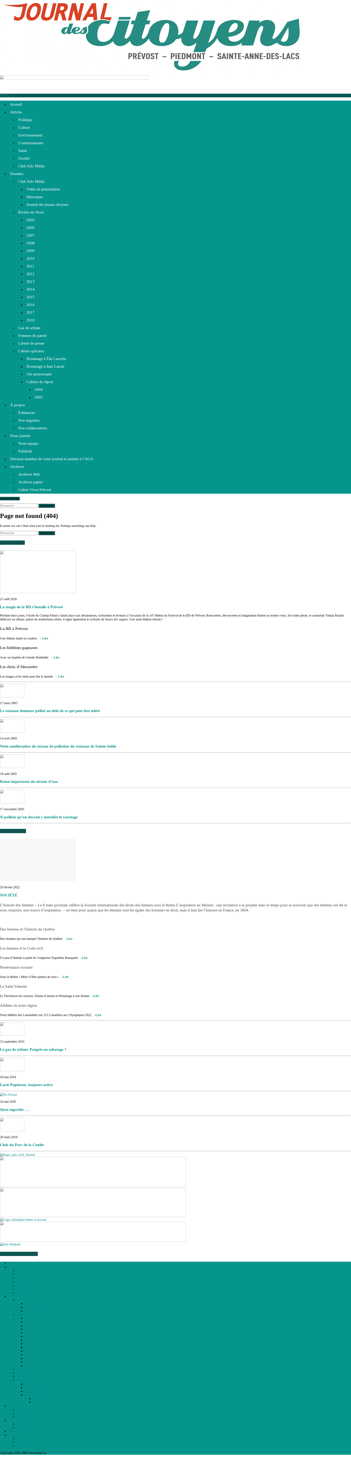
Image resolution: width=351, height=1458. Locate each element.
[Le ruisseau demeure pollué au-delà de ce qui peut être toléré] (12, 696)
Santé (22, 150)
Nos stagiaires (29, 420)
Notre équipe (28, 443)
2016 (30, 305)
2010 (30, 258)
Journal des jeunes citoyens (47, 204)
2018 (30, 320)
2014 (30, 289)
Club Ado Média (31, 166)
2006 (30, 228)
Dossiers (16, 174)
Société (23, 158)
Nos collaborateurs (32, 428)
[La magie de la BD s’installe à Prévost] (38, 592)
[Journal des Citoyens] (175, 37)
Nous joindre (20, 436)
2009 (30, 251)
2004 (39, 389)
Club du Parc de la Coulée (22, 1145)
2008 (30, 243)
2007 (30, 235)
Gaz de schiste (29, 328)
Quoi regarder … (14, 1109)
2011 (30, 266)
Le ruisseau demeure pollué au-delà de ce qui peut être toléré (50, 711)
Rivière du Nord (31, 212)
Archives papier (30, 482)
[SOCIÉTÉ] (38, 880)
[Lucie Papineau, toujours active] (12, 1070)
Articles (16, 112)
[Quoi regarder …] (8, 1094)
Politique (25, 120)
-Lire (69, 938)
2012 (30, 274)
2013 (30, 281)
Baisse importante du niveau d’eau (29, 781)
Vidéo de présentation (43, 189)
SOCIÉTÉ (8, 895)
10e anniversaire (39, 374)
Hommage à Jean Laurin (45, 366)
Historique (34, 197)
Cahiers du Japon (39, 382)
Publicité (25, 451)
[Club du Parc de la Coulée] (12, 1130)
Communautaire (30, 143)
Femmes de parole (32, 335)
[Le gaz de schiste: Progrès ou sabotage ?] (12, 1034)
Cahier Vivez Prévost (34, 490)
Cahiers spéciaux (31, 351)
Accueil (16, 104)
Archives (17, 466)
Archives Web (29, 474)
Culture (24, 127)
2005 (30, 220)
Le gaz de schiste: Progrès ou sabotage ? (33, 1049)
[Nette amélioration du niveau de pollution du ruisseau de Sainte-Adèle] (12, 731)
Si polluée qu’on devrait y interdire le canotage (39, 817)
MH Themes (57, 1453)
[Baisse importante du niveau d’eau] (12, 767)
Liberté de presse (31, 343)
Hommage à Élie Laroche (46, 359)
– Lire (44, 638)
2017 (30, 312)
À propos (17, 405)
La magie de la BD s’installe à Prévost (31, 607)
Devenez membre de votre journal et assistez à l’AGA (51, 459)
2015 (30, 297)
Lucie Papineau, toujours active (26, 1085)
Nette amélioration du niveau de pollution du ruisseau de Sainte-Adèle (58, 746)
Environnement (30, 135)
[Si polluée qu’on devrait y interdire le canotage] (12, 802)
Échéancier (26, 412)
